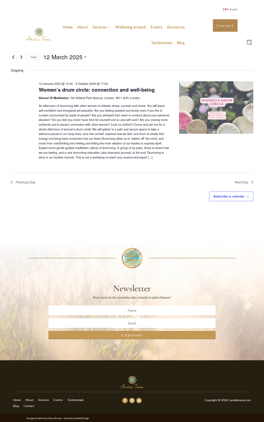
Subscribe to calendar (228, 196)
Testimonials (161, 42)
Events (157, 27)
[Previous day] (13, 56)
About (82, 27)
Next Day (241, 182)
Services (99, 27)
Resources (176, 27)
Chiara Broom (54, 418)
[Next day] (21, 56)
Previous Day (25, 182)
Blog (181, 42)
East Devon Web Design (76, 418)
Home (68, 27)
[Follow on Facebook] (125, 400)
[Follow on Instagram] (132, 400)
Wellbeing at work (130, 27)
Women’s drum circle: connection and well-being (97, 89)
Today (33, 57)
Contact (225, 25)
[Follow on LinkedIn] (139, 400)
